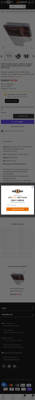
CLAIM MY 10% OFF (17, 209)
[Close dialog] (32, 187)
